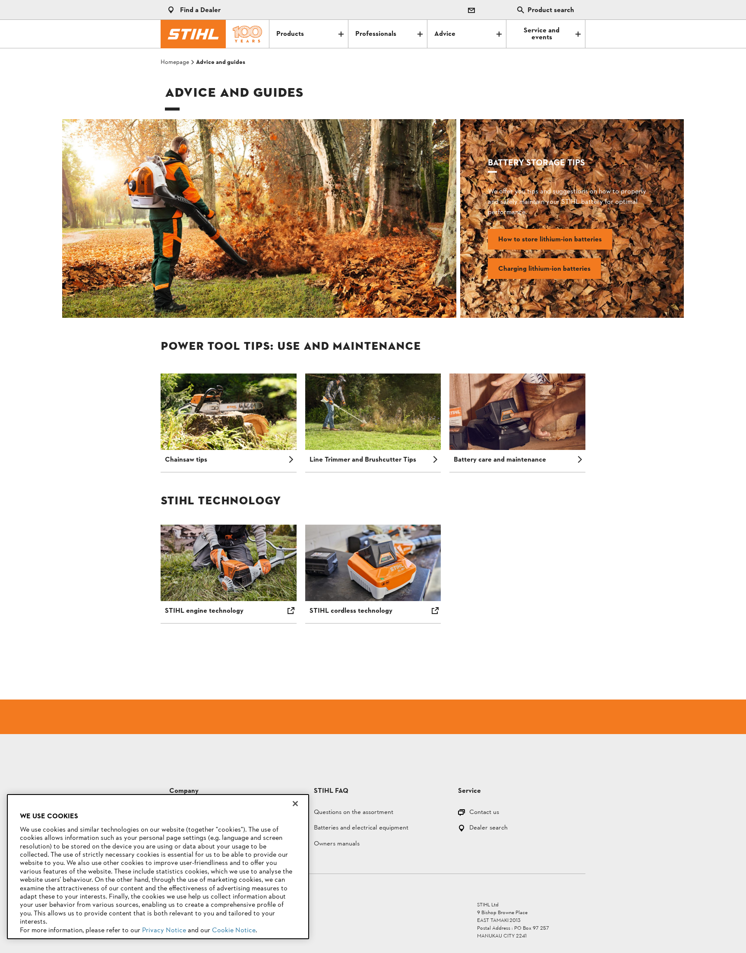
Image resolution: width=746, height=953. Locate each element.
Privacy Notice (164, 930)
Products (290, 34)
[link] (259, 218)
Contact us (484, 813)
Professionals (375, 34)
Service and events (542, 34)
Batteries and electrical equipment (361, 828)
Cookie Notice (234, 930)
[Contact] (471, 10)
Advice (444, 34)
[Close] (295, 803)
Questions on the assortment (353, 813)
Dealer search (488, 828)
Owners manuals (337, 844)
